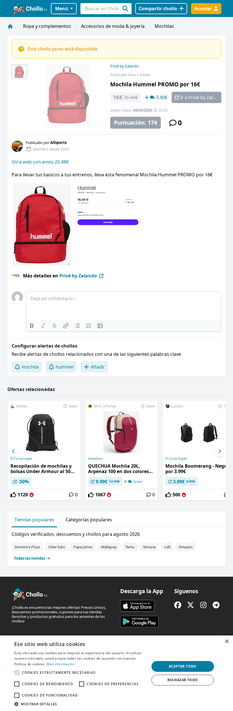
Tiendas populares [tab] (34, 519)
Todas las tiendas (29, 558)
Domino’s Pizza (27, 546)
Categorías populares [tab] (89, 519)
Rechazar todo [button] (182, 679)
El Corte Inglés (21, 459)
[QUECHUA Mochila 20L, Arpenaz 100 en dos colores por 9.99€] (121, 450)
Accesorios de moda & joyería (113, 26)
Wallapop (109, 546)
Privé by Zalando (124, 66)
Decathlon (95, 459)
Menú (61, 8)
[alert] (116, 673)
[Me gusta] (13, 494)
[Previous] (13, 451)
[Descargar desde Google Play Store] (139, 621)
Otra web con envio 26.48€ (40, 162)
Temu (130, 546)
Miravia (149, 546)
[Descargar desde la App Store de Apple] (137, 605)
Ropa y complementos (47, 26)
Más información (61, 664)
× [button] (226, 641)
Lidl (167, 546)
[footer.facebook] (177, 604)
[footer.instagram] (203, 604)
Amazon (186, 546)
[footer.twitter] (190, 604)
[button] (79, 704)
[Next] (219, 451)
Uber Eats (56, 546)
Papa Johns (82, 546)
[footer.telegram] (216, 604)
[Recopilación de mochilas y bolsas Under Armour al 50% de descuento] (44, 450)
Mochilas (164, 26)
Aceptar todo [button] (183, 666)
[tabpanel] (116, 544)
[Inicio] (10, 26)
